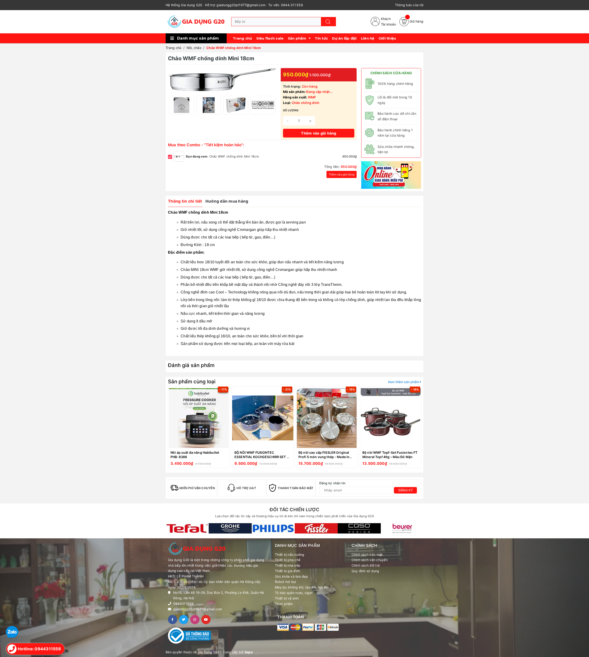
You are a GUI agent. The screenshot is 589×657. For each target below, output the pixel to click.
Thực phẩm (284, 604)
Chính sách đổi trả (366, 565)
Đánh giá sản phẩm (191, 365)
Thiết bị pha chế (287, 560)
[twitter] (183, 619)
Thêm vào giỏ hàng (341, 174)
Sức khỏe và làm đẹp (291, 576)
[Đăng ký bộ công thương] (189, 635)
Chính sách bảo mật (367, 555)
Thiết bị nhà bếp (287, 565)
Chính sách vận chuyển (370, 560)
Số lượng (290, 110)
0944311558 (183, 603)
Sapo (249, 652)
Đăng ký (405, 490)
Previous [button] (172, 105)
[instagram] (194, 619)
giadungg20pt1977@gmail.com (197, 609)
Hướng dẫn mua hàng (226, 201)
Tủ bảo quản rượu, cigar (293, 593)
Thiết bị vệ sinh (287, 598)
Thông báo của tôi (409, 5)
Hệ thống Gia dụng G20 (184, 5)
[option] (181, 105)
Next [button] (271, 105)
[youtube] (206, 619)
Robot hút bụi (285, 582)
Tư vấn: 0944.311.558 (285, 5)
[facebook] (172, 619)
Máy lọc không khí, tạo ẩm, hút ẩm (302, 587)
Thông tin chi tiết (185, 201)
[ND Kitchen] (391, 175)
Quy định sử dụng (365, 571)
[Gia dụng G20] (187, 528)
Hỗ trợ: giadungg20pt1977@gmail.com (235, 5)
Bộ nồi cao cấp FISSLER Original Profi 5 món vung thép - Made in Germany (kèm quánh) (323, 456)
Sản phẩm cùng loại (191, 381)
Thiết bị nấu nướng (289, 555)
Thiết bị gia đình (287, 571)
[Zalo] (12, 632)
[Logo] (196, 22)
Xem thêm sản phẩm (404, 382)
